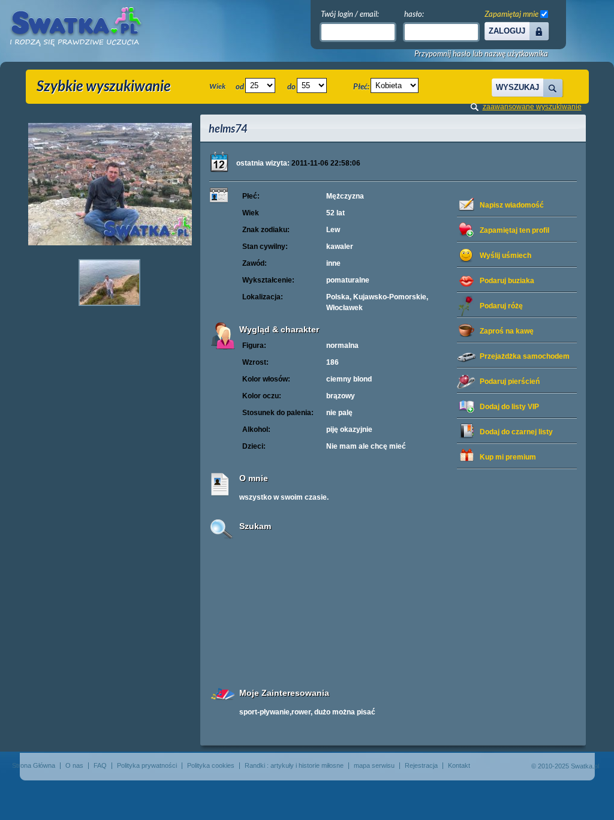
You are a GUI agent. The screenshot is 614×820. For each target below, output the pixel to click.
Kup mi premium (508, 457)
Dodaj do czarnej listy (516, 432)
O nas (74, 765)
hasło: (414, 14)
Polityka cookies (210, 765)
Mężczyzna (345, 196)
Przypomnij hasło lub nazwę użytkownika (481, 54)
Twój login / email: (350, 14)
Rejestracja (421, 765)
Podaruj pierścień (510, 381)
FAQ (100, 765)
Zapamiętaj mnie (511, 14)
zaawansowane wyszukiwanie (532, 107)
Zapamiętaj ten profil (514, 230)
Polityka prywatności (147, 765)
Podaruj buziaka (507, 281)
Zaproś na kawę (507, 331)
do (291, 86)
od (240, 86)
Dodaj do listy (509, 407)
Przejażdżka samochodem (525, 356)
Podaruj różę (501, 306)
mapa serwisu (374, 765)
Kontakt (459, 765)
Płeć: (361, 86)
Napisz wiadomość (512, 205)
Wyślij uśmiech (505, 255)
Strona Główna (33, 765)
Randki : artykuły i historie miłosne (294, 765)
